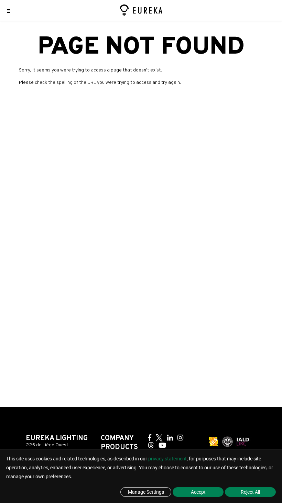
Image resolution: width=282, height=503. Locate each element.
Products (119, 447)
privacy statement (167, 458)
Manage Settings (146, 492)
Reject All (250, 492)
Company (117, 438)
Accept (198, 492)
